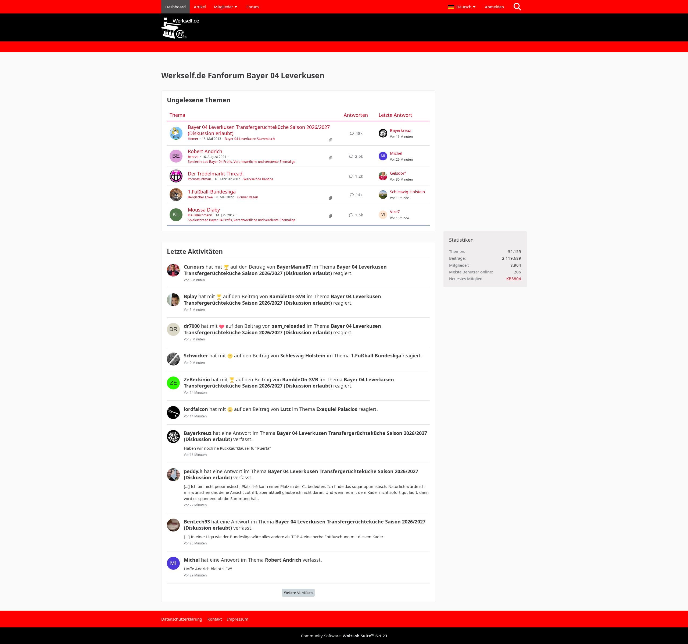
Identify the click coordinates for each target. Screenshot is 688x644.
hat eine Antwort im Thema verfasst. (305, 436)
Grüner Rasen (247, 197)
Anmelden (494, 6)
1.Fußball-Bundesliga (212, 191)
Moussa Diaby (204, 209)
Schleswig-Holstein (407, 191)
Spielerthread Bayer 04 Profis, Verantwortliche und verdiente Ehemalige (241, 161)
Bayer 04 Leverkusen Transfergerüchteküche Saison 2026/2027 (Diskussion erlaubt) (259, 130)
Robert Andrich (205, 151)
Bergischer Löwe (200, 197)
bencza (193, 156)
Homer (193, 138)
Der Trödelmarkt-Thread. (216, 173)
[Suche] (517, 6)
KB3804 (513, 278)
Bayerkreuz (400, 130)
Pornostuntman (199, 179)
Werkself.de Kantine (258, 179)
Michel (396, 153)
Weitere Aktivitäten (298, 592)
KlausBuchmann (200, 215)
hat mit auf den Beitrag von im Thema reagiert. (285, 269)
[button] (462, 6)
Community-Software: (344, 635)
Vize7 (395, 211)
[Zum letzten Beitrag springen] (383, 133)
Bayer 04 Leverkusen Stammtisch (250, 138)
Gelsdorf (398, 173)
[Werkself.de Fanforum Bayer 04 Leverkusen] (344, 28)
